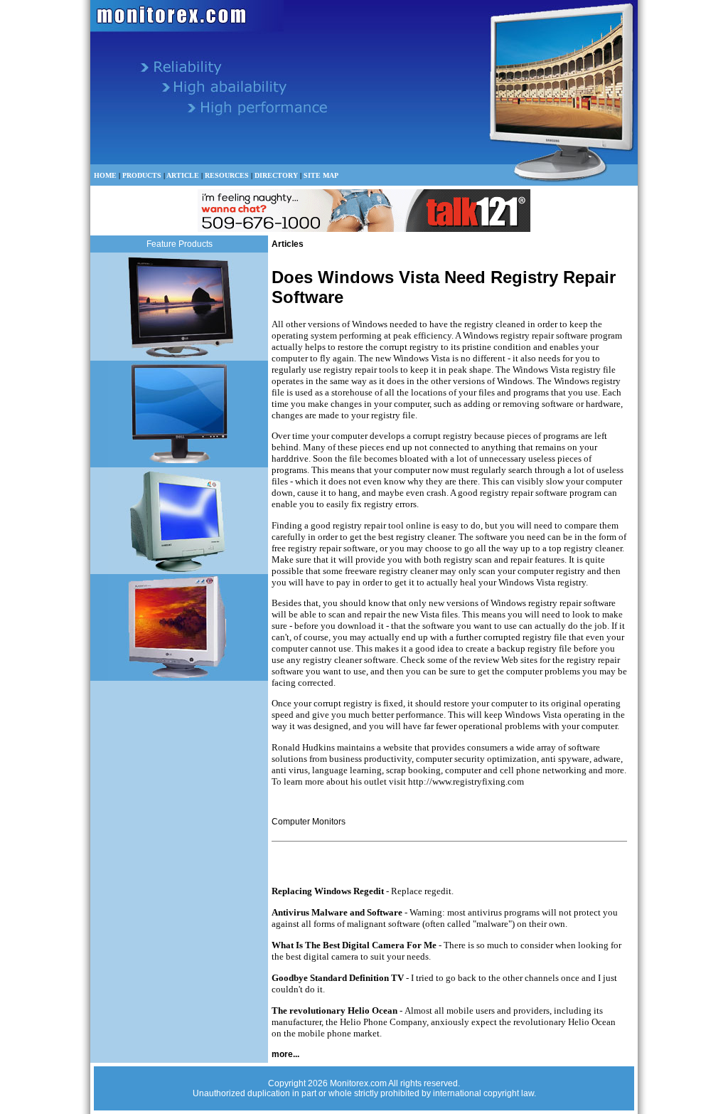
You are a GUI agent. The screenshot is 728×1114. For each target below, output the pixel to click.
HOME (105, 175)
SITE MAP (321, 175)
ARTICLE (182, 175)
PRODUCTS (141, 175)
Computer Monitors (309, 822)
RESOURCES (227, 175)
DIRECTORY (276, 175)
